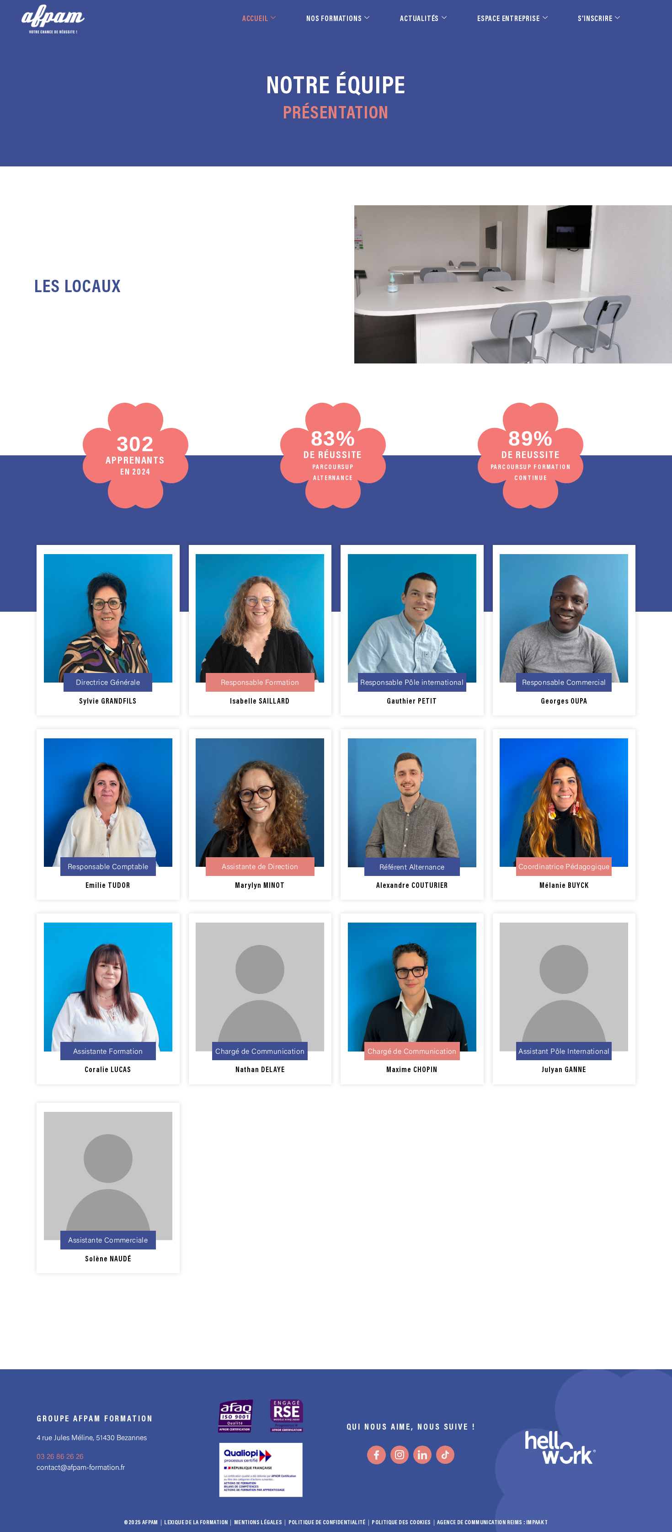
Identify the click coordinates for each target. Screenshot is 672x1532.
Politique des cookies (401, 1523)
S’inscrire (595, 19)
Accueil (255, 19)
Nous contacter (591, 1503)
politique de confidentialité (327, 1523)
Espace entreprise (508, 19)
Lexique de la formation (196, 1523)
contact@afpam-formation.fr (81, 1468)
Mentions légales (258, 1523)
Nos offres (522, 1503)
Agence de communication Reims (480, 1523)
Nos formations (334, 19)
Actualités (419, 19)
